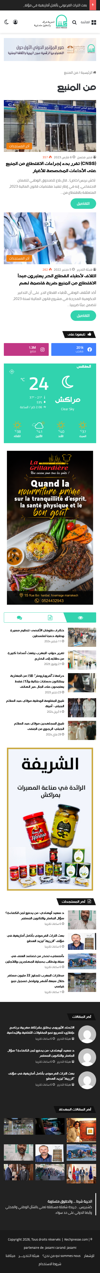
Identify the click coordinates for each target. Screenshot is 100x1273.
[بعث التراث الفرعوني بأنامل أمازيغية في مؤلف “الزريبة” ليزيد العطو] (82, 941)
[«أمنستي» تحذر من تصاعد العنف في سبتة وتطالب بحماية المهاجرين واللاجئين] (82, 961)
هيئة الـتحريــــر (28, 1256)
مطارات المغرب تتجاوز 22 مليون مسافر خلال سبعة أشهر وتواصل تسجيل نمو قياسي (35, 981)
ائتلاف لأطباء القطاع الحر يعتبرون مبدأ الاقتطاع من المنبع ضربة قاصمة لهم (57, 279)
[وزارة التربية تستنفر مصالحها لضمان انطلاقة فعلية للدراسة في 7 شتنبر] (50, 1172)
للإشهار (89, 1256)
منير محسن (84, 157)
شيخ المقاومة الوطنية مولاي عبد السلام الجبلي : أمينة (35, 703)
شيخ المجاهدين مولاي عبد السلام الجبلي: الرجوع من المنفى (39, 726)
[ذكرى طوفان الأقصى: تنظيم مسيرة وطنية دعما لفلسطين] (82, 637)
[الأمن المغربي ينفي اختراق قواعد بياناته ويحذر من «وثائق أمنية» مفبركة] (50, 1126)
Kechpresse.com (76, 1239)
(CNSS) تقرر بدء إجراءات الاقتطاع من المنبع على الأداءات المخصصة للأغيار (51, 167)
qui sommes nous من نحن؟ (62, 1256)
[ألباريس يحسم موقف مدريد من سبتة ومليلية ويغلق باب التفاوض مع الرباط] (18, 1172)
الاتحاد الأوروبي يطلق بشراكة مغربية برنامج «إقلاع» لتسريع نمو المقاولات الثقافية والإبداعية (40, 1030)
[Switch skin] (6, 23)
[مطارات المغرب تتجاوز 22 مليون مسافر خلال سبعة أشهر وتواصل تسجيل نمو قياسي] (82, 982)
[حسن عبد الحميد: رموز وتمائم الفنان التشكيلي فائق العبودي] (81, 1130)
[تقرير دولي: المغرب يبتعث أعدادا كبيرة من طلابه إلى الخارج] (82, 660)
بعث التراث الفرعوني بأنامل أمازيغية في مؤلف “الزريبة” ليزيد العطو (35, 938)
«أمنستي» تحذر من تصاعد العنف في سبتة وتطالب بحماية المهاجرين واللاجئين (34, 959)
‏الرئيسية (87, 72)
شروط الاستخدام (50, 1264)
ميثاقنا (10, 1256)
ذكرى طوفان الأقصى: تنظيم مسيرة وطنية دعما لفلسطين (37, 633)
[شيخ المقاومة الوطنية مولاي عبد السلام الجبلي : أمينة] (82, 707)
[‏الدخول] (15, 23)
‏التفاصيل (83, 203)
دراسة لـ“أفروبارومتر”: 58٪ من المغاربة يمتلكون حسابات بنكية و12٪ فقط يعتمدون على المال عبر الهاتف (37, 681)
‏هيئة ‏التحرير (84, 269)
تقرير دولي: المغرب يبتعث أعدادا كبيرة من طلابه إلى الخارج (36, 656)
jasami (71, 1247)
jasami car (52, 1247)
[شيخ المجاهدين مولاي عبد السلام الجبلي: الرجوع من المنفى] (82, 730)
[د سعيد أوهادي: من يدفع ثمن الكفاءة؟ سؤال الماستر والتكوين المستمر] (82, 919)
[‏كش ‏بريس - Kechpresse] (50, 21)
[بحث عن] (74, 24)
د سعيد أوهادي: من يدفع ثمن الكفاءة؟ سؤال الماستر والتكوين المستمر (34, 916)
